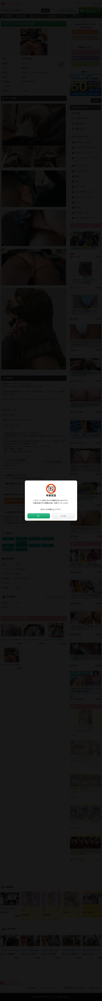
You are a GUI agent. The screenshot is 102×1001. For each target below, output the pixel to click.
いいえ (63, 516)
